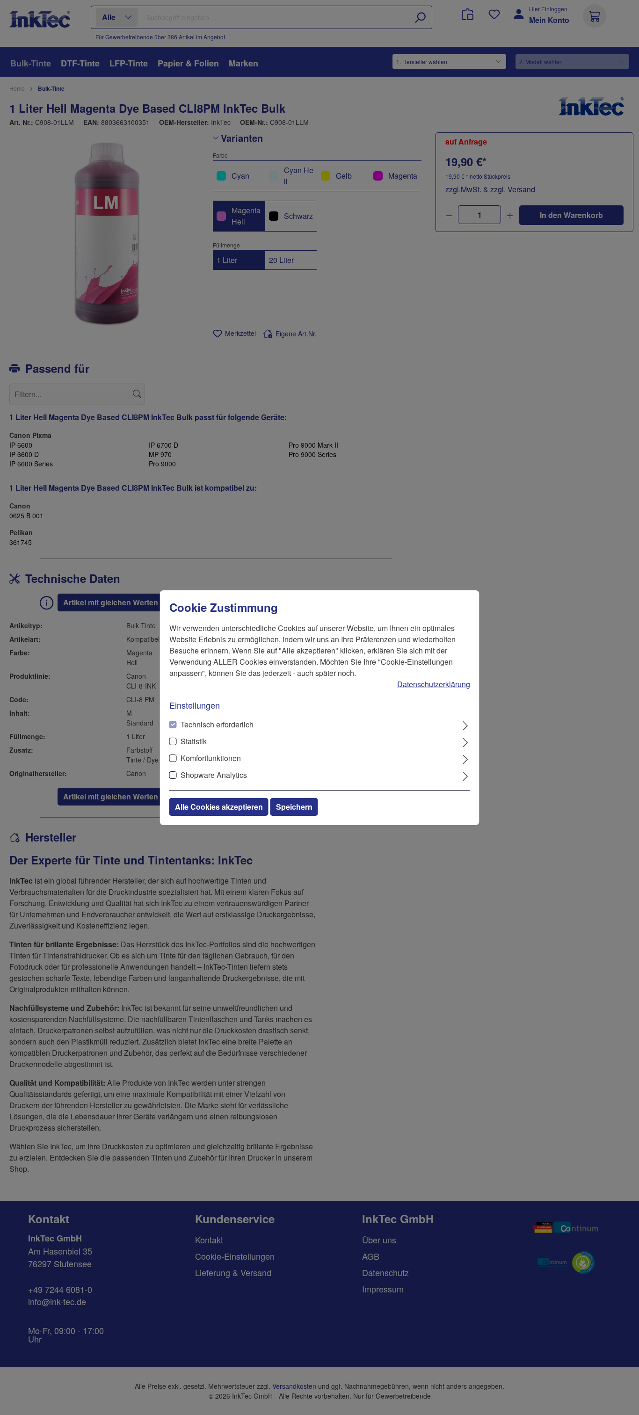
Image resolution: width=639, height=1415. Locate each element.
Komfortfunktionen (211, 758)
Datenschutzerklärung (433, 684)
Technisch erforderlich (217, 724)
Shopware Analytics (214, 774)
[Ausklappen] (465, 725)
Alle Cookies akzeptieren (219, 806)
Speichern (294, 806)
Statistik (194, 741)
